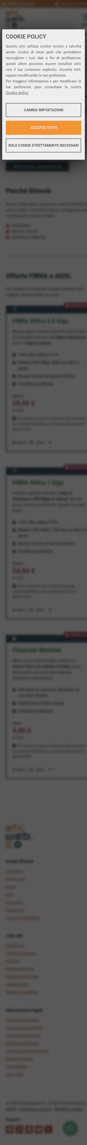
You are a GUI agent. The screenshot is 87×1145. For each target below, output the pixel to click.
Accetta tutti (43, 128)
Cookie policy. (17, 93)
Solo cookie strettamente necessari (43, 145)
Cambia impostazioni (43, 110)
